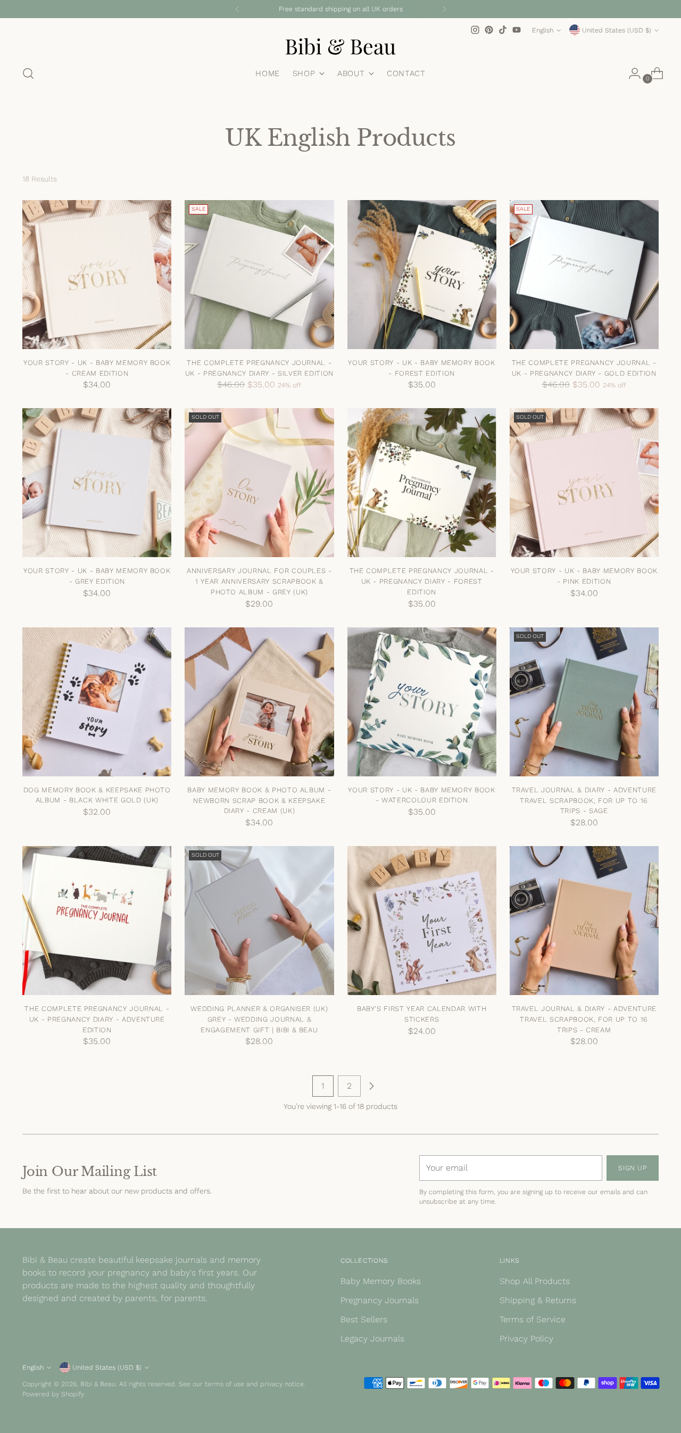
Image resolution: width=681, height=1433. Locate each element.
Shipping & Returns (538, 1300)
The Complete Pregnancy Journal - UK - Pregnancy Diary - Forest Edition (422, 581)
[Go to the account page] (630, 73)
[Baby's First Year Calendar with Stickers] (421, 920)
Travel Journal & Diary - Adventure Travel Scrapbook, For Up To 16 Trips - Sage (584, 800)
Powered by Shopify (53, 1394)
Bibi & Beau (97, 1384)
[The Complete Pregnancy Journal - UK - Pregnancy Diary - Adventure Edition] (96, 920)
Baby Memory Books (380, 1281)
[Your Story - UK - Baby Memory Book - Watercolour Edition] (421, 701)
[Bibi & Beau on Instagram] (475, 30)
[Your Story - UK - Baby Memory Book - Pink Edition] (584, 482)
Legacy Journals (372, 1338)
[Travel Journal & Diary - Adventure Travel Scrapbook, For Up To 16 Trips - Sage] (584, 701)
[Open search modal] (28, 73)
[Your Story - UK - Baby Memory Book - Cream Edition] (96, 274)
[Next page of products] (371, 1086)
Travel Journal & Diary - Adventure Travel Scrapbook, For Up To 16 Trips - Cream (584, 1019)
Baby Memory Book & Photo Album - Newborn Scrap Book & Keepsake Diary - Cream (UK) (259, 800)
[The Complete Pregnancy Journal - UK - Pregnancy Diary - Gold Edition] (584, 274)
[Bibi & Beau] (340, 46)
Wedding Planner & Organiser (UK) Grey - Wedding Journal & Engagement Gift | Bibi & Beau (259, 1019)
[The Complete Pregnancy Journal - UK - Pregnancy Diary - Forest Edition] (421, 482)
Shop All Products (535, 1281)
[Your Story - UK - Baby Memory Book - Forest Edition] (421, 274)
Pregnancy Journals (379, 1300)
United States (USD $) (616, 30)
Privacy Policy (526, 1338)
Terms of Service (533, 1319)
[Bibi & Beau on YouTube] (516, 30)
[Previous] (237, 9)
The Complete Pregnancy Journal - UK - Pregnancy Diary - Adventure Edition (96, 1019)
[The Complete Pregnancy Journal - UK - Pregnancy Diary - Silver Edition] (259, 274)
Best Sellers (363, 1319)
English (542, 30)
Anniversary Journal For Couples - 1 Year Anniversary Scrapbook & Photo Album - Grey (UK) (259, 581)
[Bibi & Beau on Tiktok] (503, 30)
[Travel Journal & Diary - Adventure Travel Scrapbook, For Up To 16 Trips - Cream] (584, 920)
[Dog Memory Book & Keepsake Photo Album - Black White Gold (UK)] (96, 701)
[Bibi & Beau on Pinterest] (489, 30)
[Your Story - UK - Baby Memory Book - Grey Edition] (96, 482)
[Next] (444, 9)
